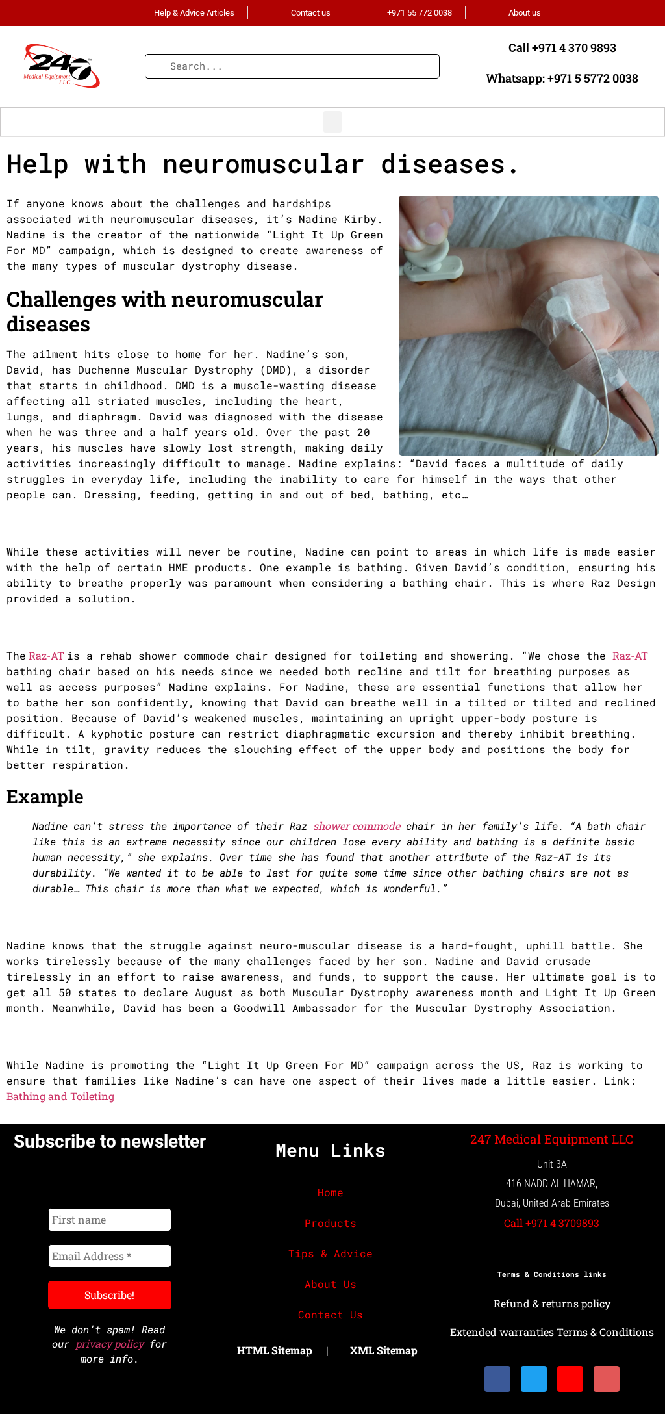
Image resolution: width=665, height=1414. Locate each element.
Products (331, 1222)
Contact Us (330, 1314)
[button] (332, 122)
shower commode (356, 825)
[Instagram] (570, 1379)
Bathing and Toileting (60, 1096)
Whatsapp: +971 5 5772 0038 (562, 78)
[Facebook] (497, 1379)
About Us (331, 1284)
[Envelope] (607, 1379)
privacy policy (109, 1343)
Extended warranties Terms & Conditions (552, 1332)
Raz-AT (46, 655)
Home (331, 1192)
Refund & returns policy (552, 1303)
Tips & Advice (330, 1253)
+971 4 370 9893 (574, 47)
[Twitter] (534, 1379)
